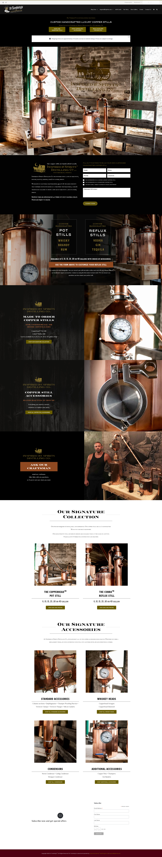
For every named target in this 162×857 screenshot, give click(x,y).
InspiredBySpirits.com (114, 853)
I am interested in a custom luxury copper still (100, 180)
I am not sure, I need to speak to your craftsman (100, 184)
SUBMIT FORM (90, 203)
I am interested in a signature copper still (99, 182)
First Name (97, 814)
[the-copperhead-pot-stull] (55, 544)
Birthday (96, 826)
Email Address (98, 808)
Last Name (97, 820)
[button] (156, 9)
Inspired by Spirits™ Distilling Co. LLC (99, 853)
